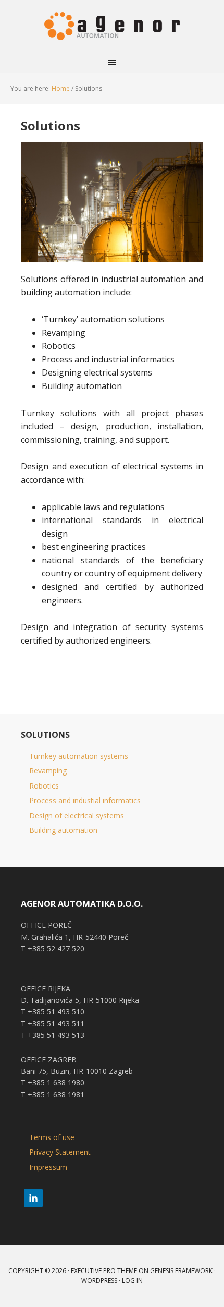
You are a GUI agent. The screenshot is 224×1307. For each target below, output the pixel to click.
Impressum (48, 1167)
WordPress (99, 1280)
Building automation (63, 830)
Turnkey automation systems (78, 756)
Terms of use (51, 1137)
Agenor (112, 26)
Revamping (48, 771)
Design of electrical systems (76, 815)
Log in (132, 1280)
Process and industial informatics (85, 800)
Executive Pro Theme (104, 1270)
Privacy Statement (60, 1152)
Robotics (44, 786)
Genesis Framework (181, 1270)
